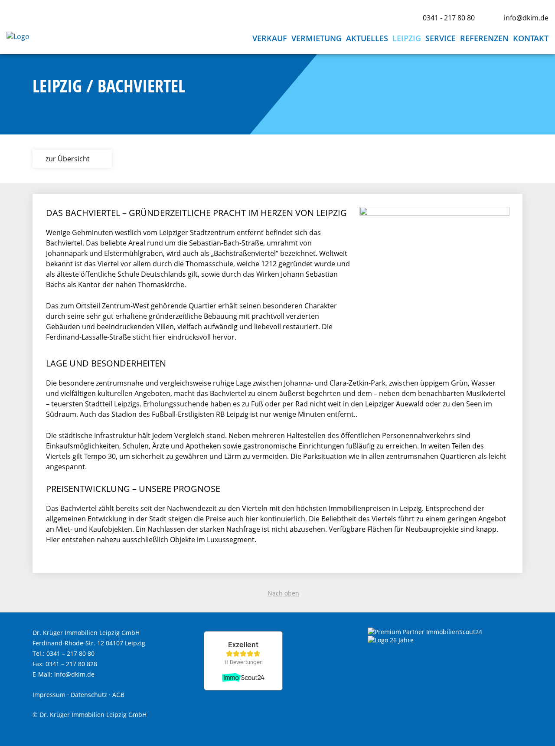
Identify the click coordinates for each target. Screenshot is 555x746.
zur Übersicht (68, 159)
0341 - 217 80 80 (449, 18)
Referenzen (484, 38)
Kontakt (530, 38)
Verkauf (269, 38)
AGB (118, 694)
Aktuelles (367, 38)
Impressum (49, 694)
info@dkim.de (526, 18)
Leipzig (406, 38)
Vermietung (316, 38)
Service (440, 38)
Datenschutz (89, 694)
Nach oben (283, 593)
